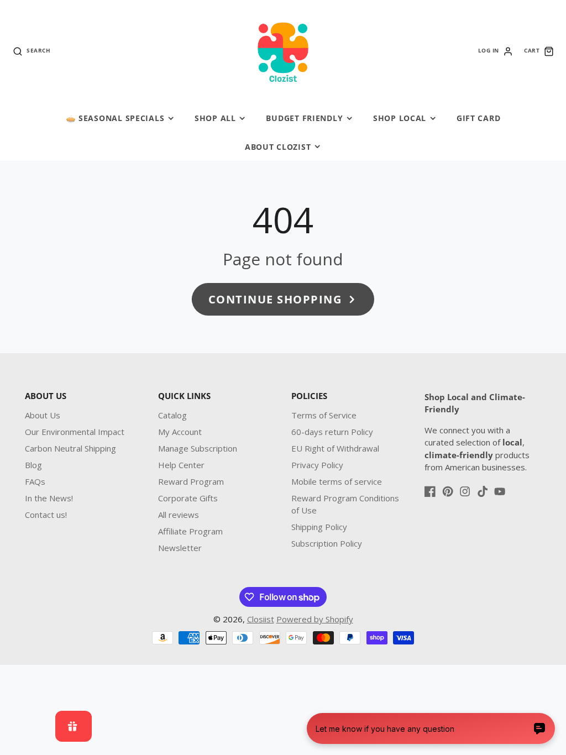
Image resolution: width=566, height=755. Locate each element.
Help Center (181, 464)
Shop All (215, 118)
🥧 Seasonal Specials (115, 118)
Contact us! (46, 514)
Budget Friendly (304, 118)
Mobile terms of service (336, 481)
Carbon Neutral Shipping (70, 448)
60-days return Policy (332, 431)
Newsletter (180, 547)
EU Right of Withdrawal (335, 448)
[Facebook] (430, 491)
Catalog (172, 415)
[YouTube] (499, 491)
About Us (42, 415)
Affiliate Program (190, 531)
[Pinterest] (447, 491)
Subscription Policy (326, 543)
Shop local (399, 118)
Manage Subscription (197, 448)
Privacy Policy (317, 464)
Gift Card (478, 118)
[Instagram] (464, 491)
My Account (180, 431)
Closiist (260, 619)
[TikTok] (482, 491)
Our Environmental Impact (74, 431)
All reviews (178, 514)
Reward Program (191, 481)
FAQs (35, 481)
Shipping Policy (319, 526)
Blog (33, 464)
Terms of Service (324, 415)
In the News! (49, 498)
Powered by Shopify (314, 619)
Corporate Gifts (188, 498)
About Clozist (278, 146)
